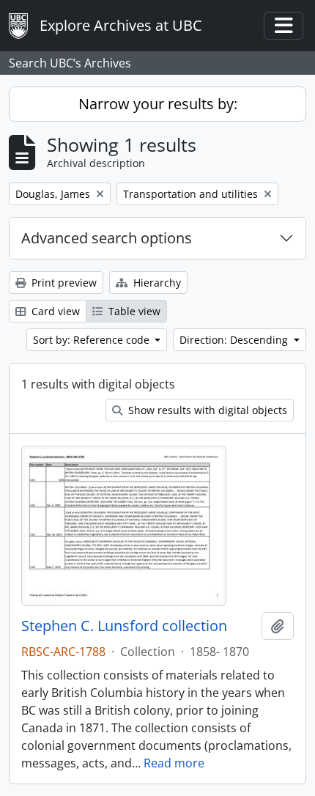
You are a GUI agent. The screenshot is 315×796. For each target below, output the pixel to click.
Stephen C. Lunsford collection (124, 626)
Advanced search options (106, 238)
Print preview (63, 283)
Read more (174, 763)
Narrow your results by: (157, 104)
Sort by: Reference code (92, 340)
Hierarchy (155, 283)
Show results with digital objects (206, 410)
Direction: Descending (235, 340)
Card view (54, 311)
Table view (132, 311)
